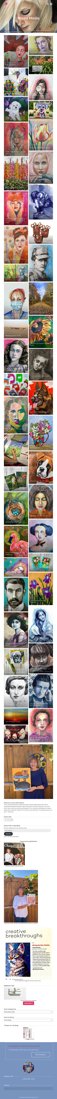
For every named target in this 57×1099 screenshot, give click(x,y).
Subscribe (8, 833)
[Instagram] (8, 819)
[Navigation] (51, 4)
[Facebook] (5, 819)
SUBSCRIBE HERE (28, 1079)
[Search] (47, 4)
